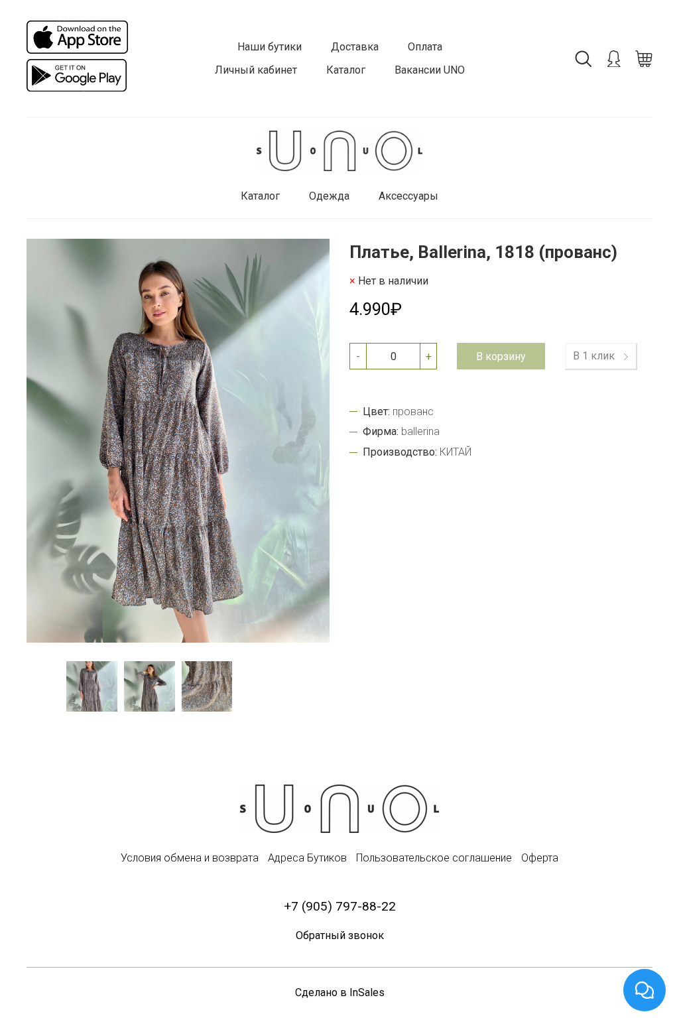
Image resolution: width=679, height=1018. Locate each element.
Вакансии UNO (430, 70)
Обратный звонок (340, 935)
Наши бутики (269, 46)
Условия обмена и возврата (190, 858)
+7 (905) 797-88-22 (340, 906)
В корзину (501, 356)
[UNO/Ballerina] (339, 151)
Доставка (355, 46)
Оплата (425, 46)
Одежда (329, 196)
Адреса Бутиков (307, 858)
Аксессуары (408, 196)
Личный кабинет (256, 70)
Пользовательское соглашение (434, 858)
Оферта (539, 858)
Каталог (345, 70)
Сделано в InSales (340, 992)
